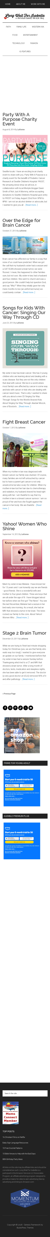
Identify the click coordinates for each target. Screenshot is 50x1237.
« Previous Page (9, 694)
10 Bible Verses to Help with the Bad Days (19, 1154)
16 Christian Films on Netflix (14, 1137)
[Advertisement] (25, 81)
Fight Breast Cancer (24, 422)
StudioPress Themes (25, 1228)
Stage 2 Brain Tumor (24, 633)
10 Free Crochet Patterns (12, 1148)
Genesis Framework (32, 1225)
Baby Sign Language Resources (15, 1143)
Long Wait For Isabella (25, 16)
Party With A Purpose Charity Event (20, 119)
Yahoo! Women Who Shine (25, 526)
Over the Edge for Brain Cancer (21, 223)
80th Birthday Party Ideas (13, 1159)
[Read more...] (32, 205)
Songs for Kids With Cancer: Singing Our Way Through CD (24, 312)
